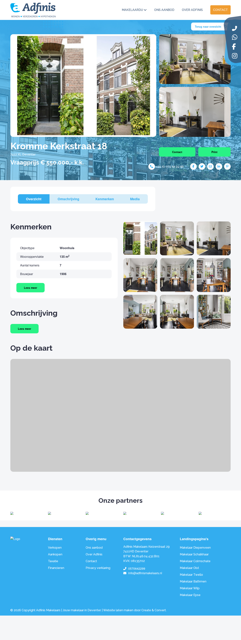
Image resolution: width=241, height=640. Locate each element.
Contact (220, 10)
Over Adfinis (192, 10)
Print (214, 152)
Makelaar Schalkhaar (194, 554)
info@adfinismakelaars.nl (145, 573)
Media (135, 198)
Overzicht (33, 198)
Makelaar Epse (190, 595)
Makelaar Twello (191, 574)
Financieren (56, 568)
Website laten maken (118, 610)
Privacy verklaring (98, 568)
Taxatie (53, 561)
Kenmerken (104, 198)
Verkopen (55, 547)
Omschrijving (68, 198)
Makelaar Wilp (190, 588)
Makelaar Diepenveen (195, 547)
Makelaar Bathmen (193, 581)
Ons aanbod (164, 10)
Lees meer (30, 288)
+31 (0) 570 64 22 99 (170, 166)
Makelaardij (132, 10)
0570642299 (136, 568)
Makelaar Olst (189, 568)
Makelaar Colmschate (195, 561)
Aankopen (55, 554)
